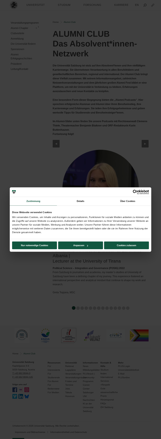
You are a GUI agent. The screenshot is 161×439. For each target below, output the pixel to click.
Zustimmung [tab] (33, 201)
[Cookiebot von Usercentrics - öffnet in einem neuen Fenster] (135, 192)
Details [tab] (80, 201)
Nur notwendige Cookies (34, 245)
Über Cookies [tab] (127, 201)
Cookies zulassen (126, 245)
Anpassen (78, 245)
